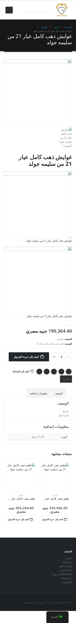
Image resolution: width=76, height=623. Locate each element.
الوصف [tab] (59, 393)
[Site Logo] (61, 10)
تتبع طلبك (67, 562)
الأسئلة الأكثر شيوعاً (62, 574)
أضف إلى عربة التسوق (26, 357)
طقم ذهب (59, 343)
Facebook (68, 371)
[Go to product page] (55, 477)
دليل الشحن (66, 570)
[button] (9, 10)
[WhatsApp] (28, 10)
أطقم (21, 495)
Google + (46, 371)
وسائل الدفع (66, 566)
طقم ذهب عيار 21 (44, 343)
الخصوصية (67, 582)
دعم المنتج (66, 578)
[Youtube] (41, 10)
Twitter (61, 371)
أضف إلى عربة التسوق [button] (52, 519)
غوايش (60, 338)
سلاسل (55, 495)
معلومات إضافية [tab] (38, 393)
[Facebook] (48, 10)
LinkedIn (54, 371)
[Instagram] (34, 10)
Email (39, 371)
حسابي (68, 557)
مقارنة (66, 379)
